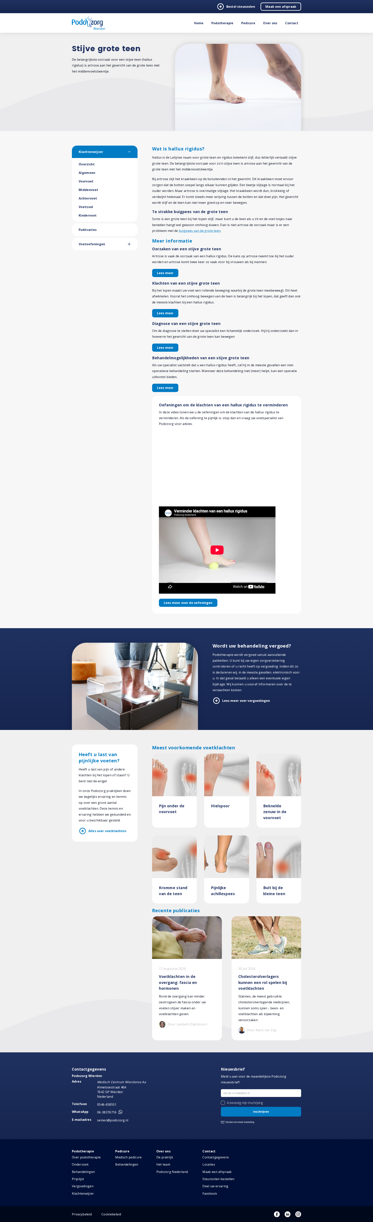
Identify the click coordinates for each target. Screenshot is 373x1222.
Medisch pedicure (128, 1157)
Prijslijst (78, 1179)
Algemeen (87, 173)
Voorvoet (86, 181)
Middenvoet (88, 190)
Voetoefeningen (92, 244)
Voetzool (86, 207)
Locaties (208, 1164)
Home (199, 23)
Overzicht (87, 164)
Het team (163, 1164)
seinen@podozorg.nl (112, 1120)
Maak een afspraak (280, 6)
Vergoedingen (82, 1186)
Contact (291, 23)
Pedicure (248, 23)
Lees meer (165, 273)
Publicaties (88, 230)
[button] (133, 152)
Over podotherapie (86, 1157)
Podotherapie (222, 23)
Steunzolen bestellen (218, 1179)
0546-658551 (107, 1104)
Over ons (270, 23)
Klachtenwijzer (91, 152)
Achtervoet (88, 198)
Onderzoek (80, 1164)
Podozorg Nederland (172, 1172)
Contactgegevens (215, 1157)
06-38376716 (107, 1112)
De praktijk (164, 1157)
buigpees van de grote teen (199, 231)
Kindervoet (88, 215)
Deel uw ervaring (215, 1186)
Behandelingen (83, 1172)
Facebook (209, 1193)
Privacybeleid (82, 1214)
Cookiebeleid (111, 1214)
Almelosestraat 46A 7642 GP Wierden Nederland (111, 1092)
